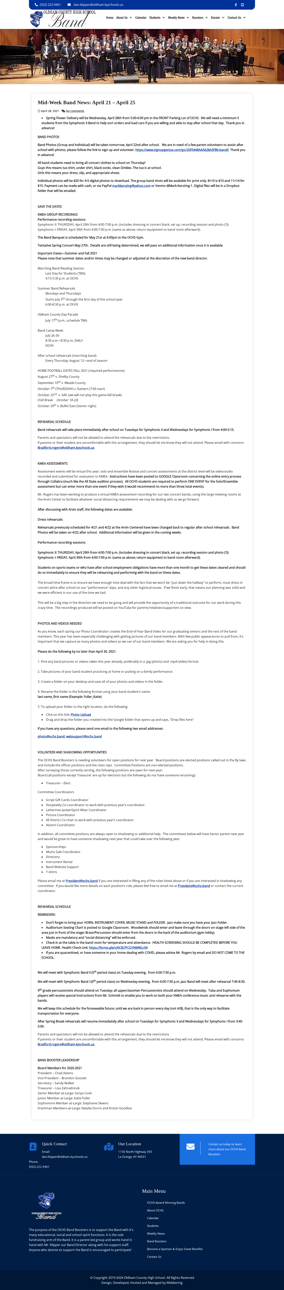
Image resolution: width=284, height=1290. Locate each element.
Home (109, 17)
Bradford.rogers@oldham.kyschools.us (66, 448)
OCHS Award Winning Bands (166, 1202)
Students (154, 17)
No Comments (75, 111)
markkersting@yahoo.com (131, 186)
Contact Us (234, 17)
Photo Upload (81, 714)
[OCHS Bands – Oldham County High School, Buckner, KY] (63, 19)
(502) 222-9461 (50, 5)
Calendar (140, 17)
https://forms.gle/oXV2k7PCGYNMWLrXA (118, 947)
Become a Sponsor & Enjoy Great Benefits (175, 1249)
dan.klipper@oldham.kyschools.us (98, 5)
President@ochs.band (82, 881)
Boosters (197, 17)
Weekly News (176, 17)
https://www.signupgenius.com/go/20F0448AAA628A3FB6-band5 (182, 150)
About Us (122, 17)
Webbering (175, 1283)
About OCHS (155, 1210)
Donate (215, 17)
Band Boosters (157, 1241)
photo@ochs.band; (51, 736)
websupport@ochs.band (84, 736)
